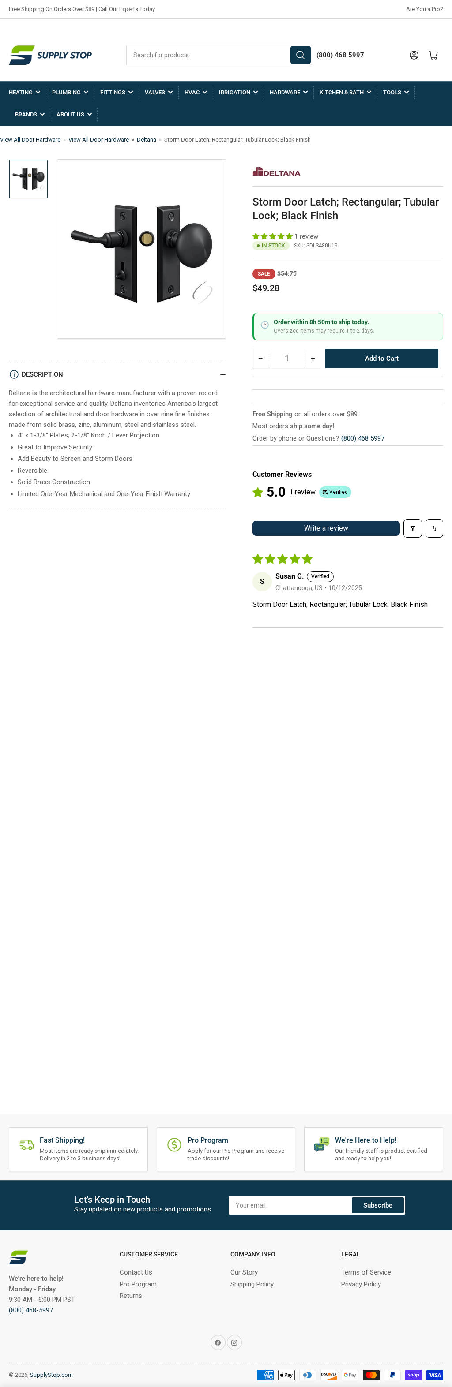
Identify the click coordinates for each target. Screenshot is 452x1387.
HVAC (192, 92)
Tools (392, 92)
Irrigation (234, 92)
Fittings (112, 92)
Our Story (244, 1272)
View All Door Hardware (31, 139)
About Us (70, 114)
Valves (155, 92)
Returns (131, 1296)
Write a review (326, 528)
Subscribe (377, 1205)
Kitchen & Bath (342, 92)
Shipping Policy (252, 1284)
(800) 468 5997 (362, 438)
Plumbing (66, 92)
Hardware (285, 92)
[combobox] (219, 55)
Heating (21, 92)
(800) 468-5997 (31, 1310)
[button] (273, 236)
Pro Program (138, 1284)
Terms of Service (366, 1272)
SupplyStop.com (51, 1375)
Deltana (147, 139)
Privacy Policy (361, 1284)
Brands (26, 114)
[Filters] (412, 528)
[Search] (300, 55)
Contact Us (136, 1272)
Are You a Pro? (424, 9)
